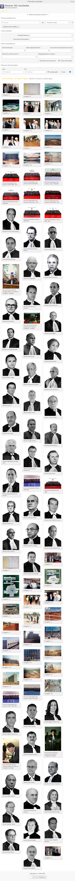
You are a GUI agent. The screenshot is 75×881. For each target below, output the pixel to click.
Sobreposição (53, 72)
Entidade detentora (23, 35)
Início (3, 69)
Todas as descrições (66, 61)
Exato (63, 72)
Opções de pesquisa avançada (37, 14)
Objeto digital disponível (33, 47)
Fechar (72, 1)
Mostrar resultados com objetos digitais (41, 79)
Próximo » (42, 877)
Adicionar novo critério (10, 26)
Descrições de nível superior (48, 61)
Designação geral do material (46, 54)
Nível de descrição (7, 47)
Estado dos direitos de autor (10, 54)
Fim (25, 69)
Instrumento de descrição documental (61, 47)
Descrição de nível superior (21, 39)
